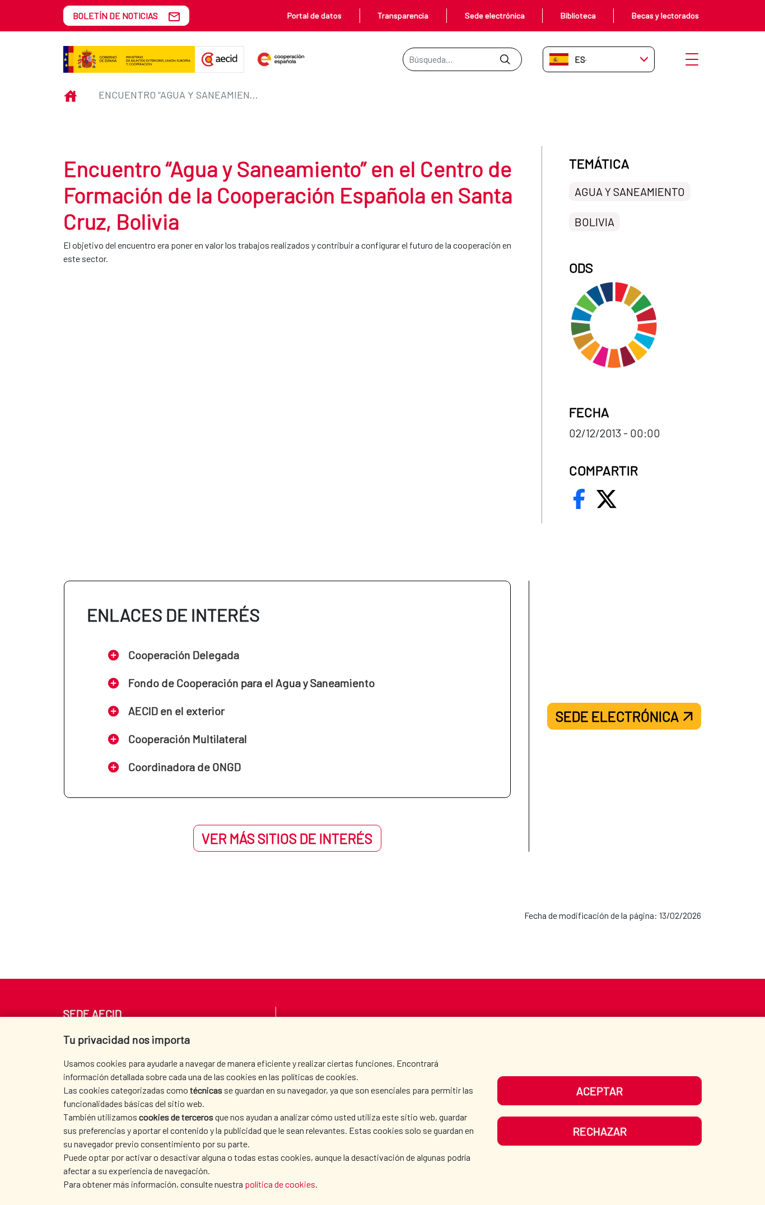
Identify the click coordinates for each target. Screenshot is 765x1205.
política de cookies (280, 1184)
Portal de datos (314, 15)
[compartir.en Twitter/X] (606, 499)
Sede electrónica (495, 15)
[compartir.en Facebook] (579, 499)
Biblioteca (578, 15)
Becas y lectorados (665, 15)
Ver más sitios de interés (287, 838)
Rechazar (600, 1131)
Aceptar (599, 1090)
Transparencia (402, 15)
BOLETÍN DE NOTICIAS (115, 15)
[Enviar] (505, 59)
